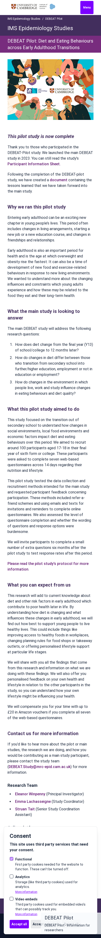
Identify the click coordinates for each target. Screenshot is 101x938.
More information (26, 892)
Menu (87, 7)
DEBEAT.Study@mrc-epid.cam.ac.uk (39, 767)
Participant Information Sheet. (34, 164)
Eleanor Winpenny (30, 794)
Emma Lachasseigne (33, 801)
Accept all (19, 924)
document (58, 180)
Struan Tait (25, 809)
